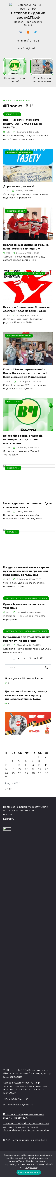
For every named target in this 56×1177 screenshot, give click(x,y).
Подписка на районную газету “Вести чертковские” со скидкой (25, 808)
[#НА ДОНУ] (29, 561)
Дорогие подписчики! (18, 186)
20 (26, 769)
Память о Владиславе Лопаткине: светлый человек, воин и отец (27, 309)
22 (39, 769)
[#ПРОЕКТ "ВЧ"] (28, 429)
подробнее (21, 1158)
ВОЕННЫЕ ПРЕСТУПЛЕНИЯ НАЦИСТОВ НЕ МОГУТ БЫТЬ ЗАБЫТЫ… (22, 124)
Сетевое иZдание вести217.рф (28, 15)
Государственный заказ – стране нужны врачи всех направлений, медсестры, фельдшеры (26, 571)
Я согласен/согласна (29, 1172)
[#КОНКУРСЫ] (29, 497)
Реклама (8, 814)
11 (13, 765)
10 (6, 765)
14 (29, 657)
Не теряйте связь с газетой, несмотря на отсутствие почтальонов (22, 439)
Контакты (8, 818)
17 (6, 769)
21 (33, 769)
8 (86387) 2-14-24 (28, 40)
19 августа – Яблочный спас (24, 678)
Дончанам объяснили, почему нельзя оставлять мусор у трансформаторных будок (26, 695)
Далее (38, 657)
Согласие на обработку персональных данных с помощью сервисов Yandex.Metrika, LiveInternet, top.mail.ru (26, 1127)
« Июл (8, 788)
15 (39, 765)
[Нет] (52, 1164)
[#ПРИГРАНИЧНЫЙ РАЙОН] (28, 179)
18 (13, 769)
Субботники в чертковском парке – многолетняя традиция (27, 639)
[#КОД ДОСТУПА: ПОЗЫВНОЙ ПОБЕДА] (28, 300)
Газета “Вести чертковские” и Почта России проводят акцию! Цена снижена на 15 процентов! (25, 373)
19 (19, 769)
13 (26, 765)
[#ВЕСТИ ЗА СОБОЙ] (28, 238)
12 (19, 765)
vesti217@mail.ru (28, 48)
